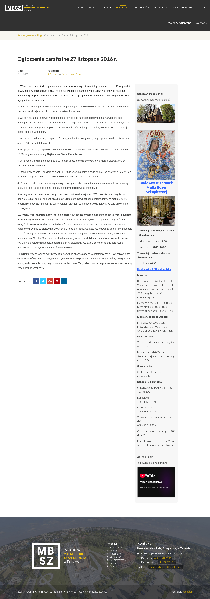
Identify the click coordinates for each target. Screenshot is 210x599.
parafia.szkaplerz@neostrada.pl (165, 567)
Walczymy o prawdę (179, 23)
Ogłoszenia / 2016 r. (71, 74)
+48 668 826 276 (166, 562)
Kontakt (200, 23)
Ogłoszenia (123, 7)
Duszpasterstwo (182, 7)
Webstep (188, 591)
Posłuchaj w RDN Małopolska (154, 269)
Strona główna (25, 35)
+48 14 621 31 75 (162, 558)
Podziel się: (24, 281)
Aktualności (142, 7)
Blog (39, 35)
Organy (107, 7)
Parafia (93, 7)
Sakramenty (161, 7)
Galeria (201, 7)
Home (81, 7)
